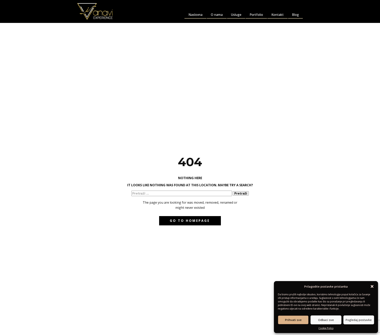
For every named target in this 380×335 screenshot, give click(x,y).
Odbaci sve (326, 320)
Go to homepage (190, 220)
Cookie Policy (325, 328)
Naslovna (195, 14)
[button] (372, 286)
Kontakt (277, 14)
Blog (295, 14)
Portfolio (256, 14)
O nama (217, 14)
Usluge (236, 14)
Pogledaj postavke (359, 320)
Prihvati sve (293, 320)
